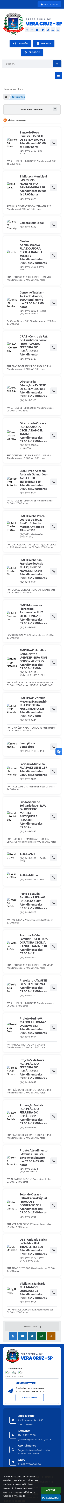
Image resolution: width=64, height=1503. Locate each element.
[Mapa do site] (53, 29)
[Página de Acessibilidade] (58, 29)
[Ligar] (53, 142)
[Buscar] (57, 63)
